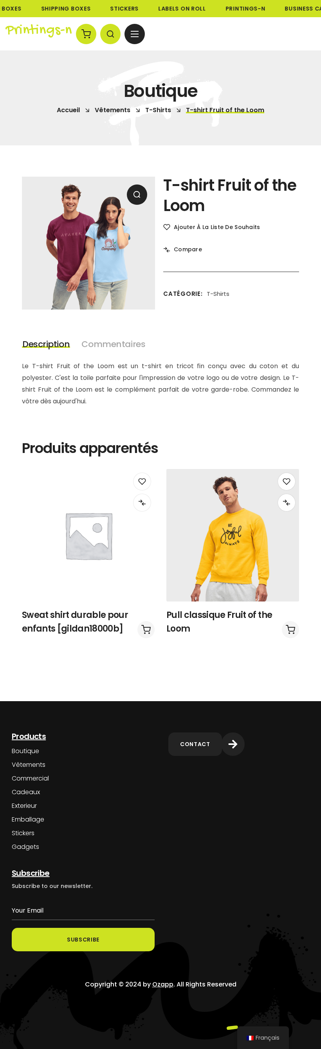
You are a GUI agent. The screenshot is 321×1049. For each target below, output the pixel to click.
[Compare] (142, 502)
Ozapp (162, 984)
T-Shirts (158, 110)
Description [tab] (46, 344)
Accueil (68, 110)
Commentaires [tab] (113, 344)
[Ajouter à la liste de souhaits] (142, 481)
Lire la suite (146, 629)
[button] (86, 34)
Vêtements (112, 110)
